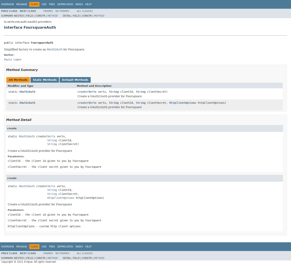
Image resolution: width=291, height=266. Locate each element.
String (114, 91)
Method (53, 15)
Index (79, 4)
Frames (48, 11)
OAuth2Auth (27, 91)
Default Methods (75, 79)
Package (21, 4)
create (82, 91)
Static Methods (45, 79)
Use (44, 4)
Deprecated (65, 4)
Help (88, 4)
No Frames (62, 11)
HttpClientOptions (182, 102)
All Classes (85, 11)
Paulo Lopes (12, 59)
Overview (7, 4)
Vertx (92, 91)
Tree (52, 4)
